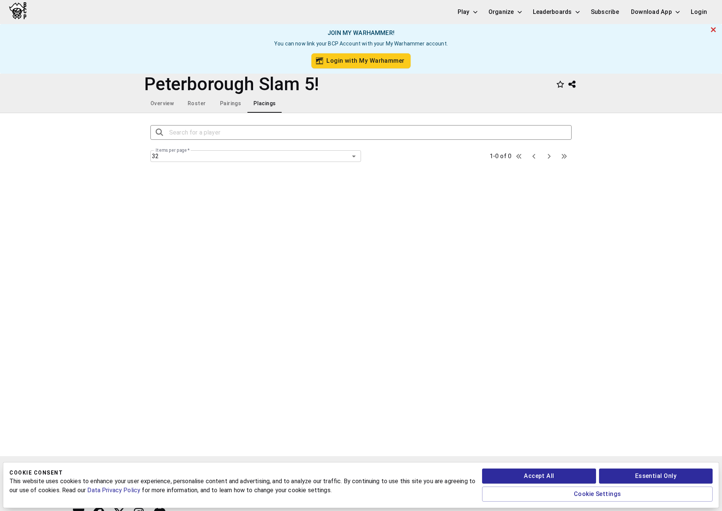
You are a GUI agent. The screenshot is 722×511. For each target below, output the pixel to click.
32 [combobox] (155, 156)
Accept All (539, 475)
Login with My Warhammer (365, 60)
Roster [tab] (197, 103)
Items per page (173, 150)
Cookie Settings (597, 493)
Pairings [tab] (230, 103)
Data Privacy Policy (113, 490)
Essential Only (655, 475)
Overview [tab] (162, 103)
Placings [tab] (264, 103)
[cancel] (713, 30)
